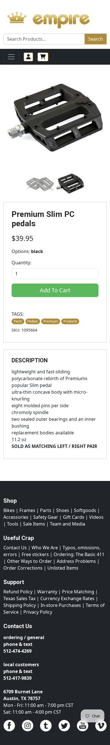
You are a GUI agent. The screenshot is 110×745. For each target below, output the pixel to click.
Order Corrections (23, 568)
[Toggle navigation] (11, 56)
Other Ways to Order (29, 561)
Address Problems (76, 561)
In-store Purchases (61, 605)
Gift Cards (73, 517)
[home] (54, 19)
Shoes (62, 510)
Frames (27, 510)
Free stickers (35, 554)
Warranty (47, 592)
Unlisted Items (62, 568)
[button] (40, 184)
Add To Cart (55, 290)
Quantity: (21, 263)
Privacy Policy (37, 612)
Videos (96, 517)
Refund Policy (17, 592)
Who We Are (45, 547)
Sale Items (34, 524)
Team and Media (67, 524)
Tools (12, 524)
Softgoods (85, 510)
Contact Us (15, 547)
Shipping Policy (19, 605)
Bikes (9, 510)
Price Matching (78, 592)
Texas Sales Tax (19, 598)
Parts (45, 510)
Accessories (15, 517)
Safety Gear (45, 517)
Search (95, 39)
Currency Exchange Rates (67, 598)
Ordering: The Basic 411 (79, 554)
